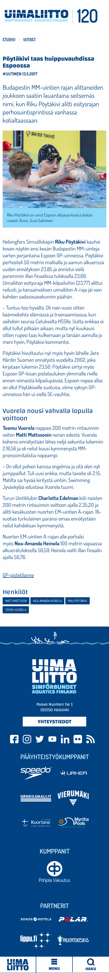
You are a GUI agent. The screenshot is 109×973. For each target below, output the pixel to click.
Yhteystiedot (54, 721)
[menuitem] (91, 964)
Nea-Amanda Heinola (47, 601)
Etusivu (9, 39)
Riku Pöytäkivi (77, 601)
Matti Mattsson (16, 601)
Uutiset (29, 39)
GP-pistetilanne (18, 574)
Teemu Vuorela (15, 610)
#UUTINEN (12, 73)
